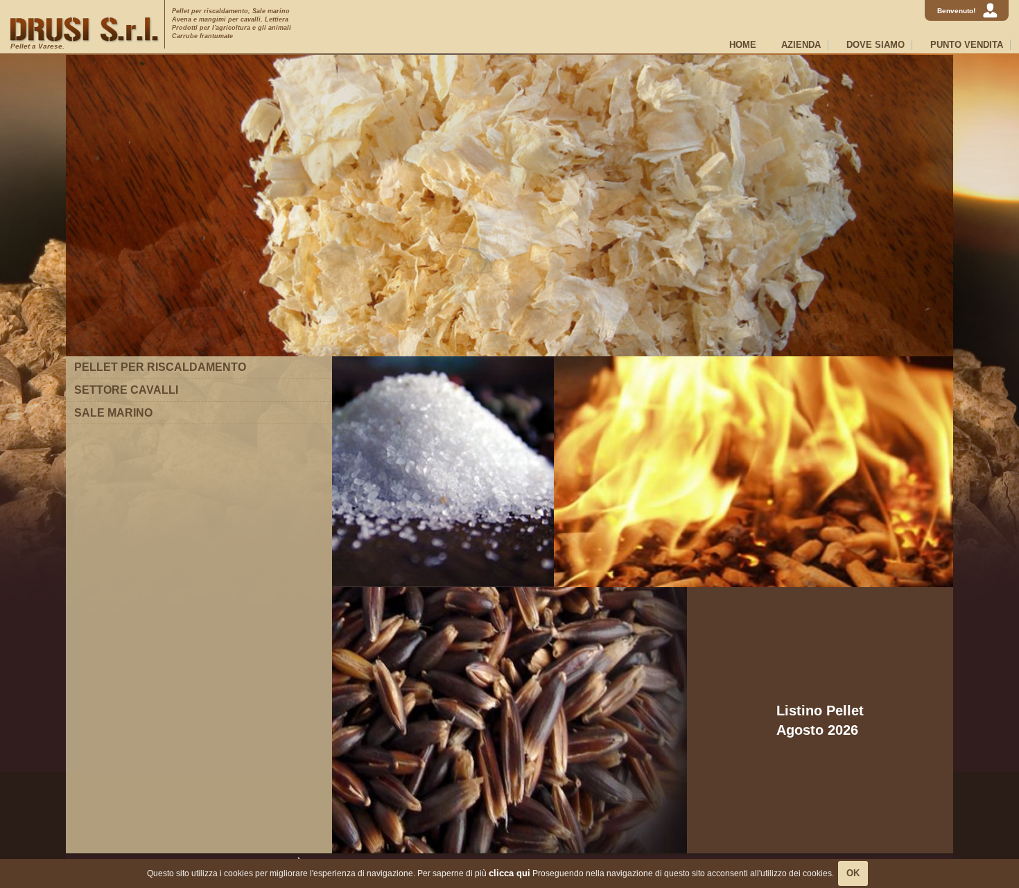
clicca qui (509, 873)
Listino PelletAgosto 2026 (820, 720)
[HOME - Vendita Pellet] (84, 29)
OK (853, 873)
